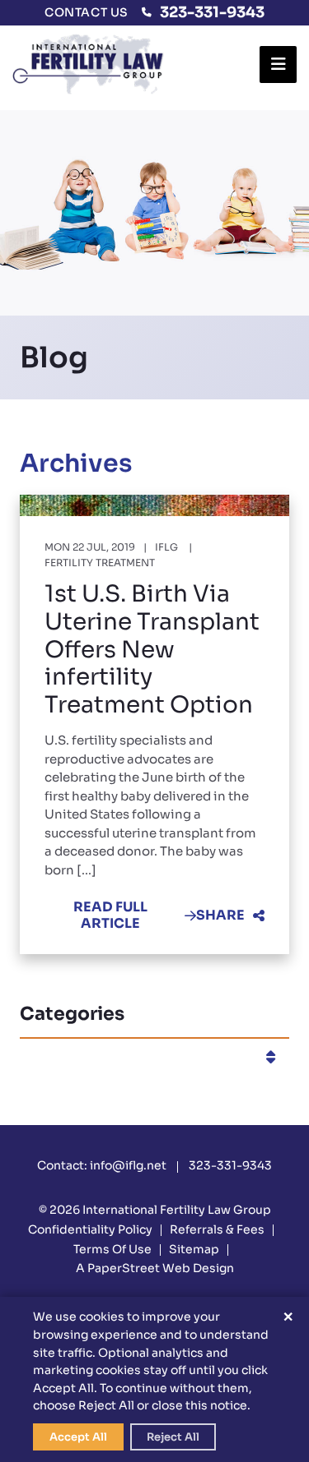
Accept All (78, 1437)
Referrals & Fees (217, 1229)
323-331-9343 (212, 12)
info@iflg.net (128, 1165)
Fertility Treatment (99, 562)
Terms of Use (112, 1249)
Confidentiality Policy (90, 1229)
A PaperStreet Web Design (155, 1268)
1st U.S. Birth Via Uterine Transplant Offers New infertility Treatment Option (152, 648)
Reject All (173, 1437)
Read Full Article (110, 914)
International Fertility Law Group (176, 1209)
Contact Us (86, 12)
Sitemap (194, 1249)
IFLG (166, 547)
